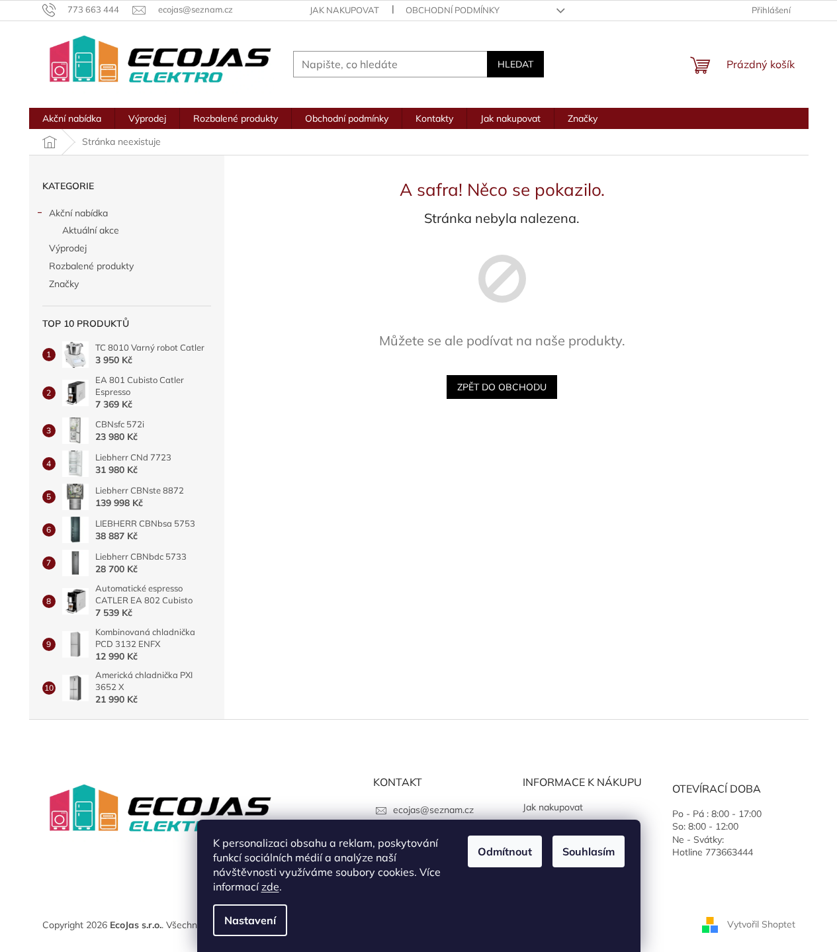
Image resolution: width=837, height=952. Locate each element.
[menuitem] (71, 118)
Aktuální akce (90, 230)
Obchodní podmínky (453, 10)
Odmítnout (505, 851)
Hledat (515, 64)
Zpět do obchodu (502, 387)
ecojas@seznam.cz (433, 810)
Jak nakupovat (344, 10)
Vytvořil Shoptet (761, 924)
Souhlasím (588, 851)
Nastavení (250, 920)
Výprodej (68, 248)
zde (270, 886)
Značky (64, 284)
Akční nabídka (78, 213)
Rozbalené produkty (91, 266)
